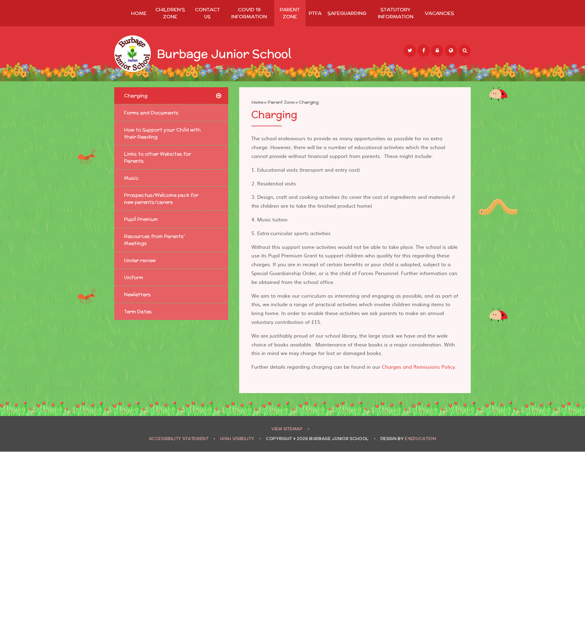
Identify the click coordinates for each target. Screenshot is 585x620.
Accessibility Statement (179, 439)
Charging (309, 102)
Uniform (133, 277)
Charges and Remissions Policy (418, 366)
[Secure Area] (437, 51)
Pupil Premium (141, 219)
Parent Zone (281, 102)
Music (131, 177)
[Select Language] (451, 51)
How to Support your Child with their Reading (162, 133)
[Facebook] (423, 51)
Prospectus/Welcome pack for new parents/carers (161, 199)
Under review (140, 260)
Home (257, 102)
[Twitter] (410, 51)
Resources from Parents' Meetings (154, 240)
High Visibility (237, 439)
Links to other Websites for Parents (157, 157)
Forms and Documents (151, 112)
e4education (420, 439)
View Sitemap (287, 429)
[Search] (465, 51)
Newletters (137, 294)
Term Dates (138, 311)
